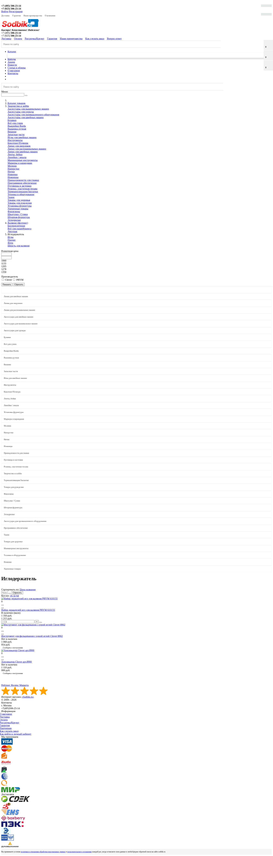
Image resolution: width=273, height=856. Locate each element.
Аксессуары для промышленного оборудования (33, 114)
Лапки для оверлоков (19, 146)
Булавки (12, 120)
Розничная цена (9, 251)
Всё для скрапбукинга (19, 228)
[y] (9, 593)
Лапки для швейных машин (23, 151)
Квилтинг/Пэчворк (18, 143)
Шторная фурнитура (19, 217)
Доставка (5, 15)
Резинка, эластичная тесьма (22, 188)
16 (11, 595)
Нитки (11, 171)
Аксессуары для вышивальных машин (28, 109)
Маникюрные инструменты (23, 160)
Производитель (9, 276)
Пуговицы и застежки (19, 186)
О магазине (14, 70)
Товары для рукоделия (20, 203)
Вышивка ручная (17, 128)
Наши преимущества (33, 15)
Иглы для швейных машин (22, 137)
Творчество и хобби (13, 473)
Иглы (10, 237)
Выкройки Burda (17, 126)
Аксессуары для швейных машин (26, 117)
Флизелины (14, 211)
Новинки (13, 174)
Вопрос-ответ (114, 38)
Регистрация (15, 11)
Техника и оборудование (21, 194)
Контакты (13, 73)
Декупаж (12, 231)
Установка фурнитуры (20, 205)
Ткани (11, 197)
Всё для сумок (15, 123)
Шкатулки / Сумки (18, 214)
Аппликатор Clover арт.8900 (16, 661)
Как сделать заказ (94, 38)
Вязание (12, 131)
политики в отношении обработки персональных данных (43, 852)
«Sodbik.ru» (28, 697)
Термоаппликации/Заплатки (23, 191)
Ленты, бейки (15, 154)
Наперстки (13, 168)
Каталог (12, 51)
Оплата (18, 38)
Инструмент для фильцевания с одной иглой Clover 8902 (32, 636)
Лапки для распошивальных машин (27, 148)
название (31, 589)
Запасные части (16, 134)
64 (17, 595)
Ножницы (13, 177)
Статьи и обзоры (17, 67)
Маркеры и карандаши (20, 163)
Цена (23, 589)
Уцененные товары (18, 208)
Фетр (10, 243)
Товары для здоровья (19, 200)
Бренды (12, 59)
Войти (4, 11)
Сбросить (17, 593)
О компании (50, 15)
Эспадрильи (14, 220)
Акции (11, 62)
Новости (12, 65)
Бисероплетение (16, 225)
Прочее (11, 240)
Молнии (12, 166)
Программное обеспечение (22, 183)
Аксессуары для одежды (21, 111)
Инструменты (15, 140)
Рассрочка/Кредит (34, 38)
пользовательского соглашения (79, 852)
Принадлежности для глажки (23, 180)
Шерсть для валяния (18, 245)
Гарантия (16, 15)
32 (14, 595)
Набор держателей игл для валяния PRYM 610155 (28, 610)
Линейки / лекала (17, 157)
